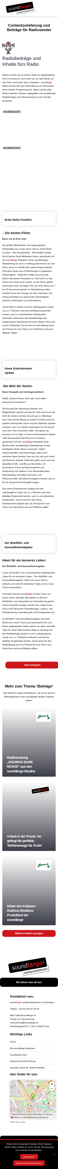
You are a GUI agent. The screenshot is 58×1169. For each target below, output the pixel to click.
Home (13, 1042)
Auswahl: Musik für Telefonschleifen (27, 1067)
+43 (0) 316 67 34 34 (28, 1009)
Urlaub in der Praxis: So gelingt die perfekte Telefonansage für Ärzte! (29, 816)
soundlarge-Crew (18, 1055)
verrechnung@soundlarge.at (24, 1022)
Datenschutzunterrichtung (22, 1061)
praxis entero (8, 597)
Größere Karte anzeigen (17, 1122)
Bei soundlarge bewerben (22, 1048)
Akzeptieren (29, 1157)
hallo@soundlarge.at (25, 1015)
